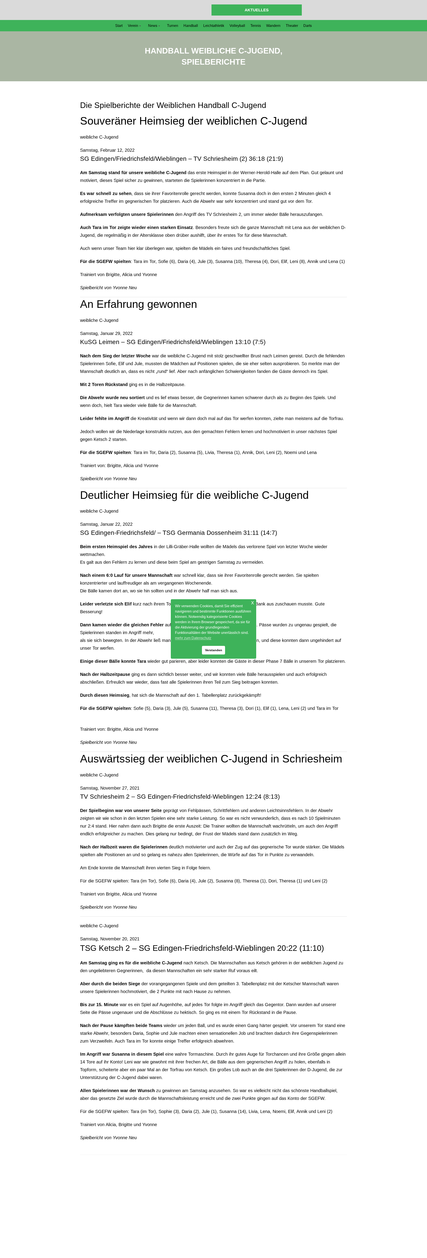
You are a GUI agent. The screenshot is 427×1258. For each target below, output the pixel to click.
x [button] (252, 602)
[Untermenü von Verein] (140, 26)
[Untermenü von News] (159, 26)
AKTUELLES (257, 10)
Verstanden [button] (213, 650)
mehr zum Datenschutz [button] (193, 638)
